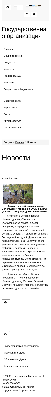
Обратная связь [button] (12, 101)
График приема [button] (12, 76)
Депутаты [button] (9, 62)
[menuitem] (25, 49)
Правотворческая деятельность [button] (21, 346)
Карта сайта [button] (10, 107)
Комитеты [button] (9, 69)
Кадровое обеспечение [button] (16, 366)
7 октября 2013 (10, 178)
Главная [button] (8, 49)
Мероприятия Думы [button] (14, 352)
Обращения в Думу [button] (14, 359)
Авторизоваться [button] (12, 121)
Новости (31, 142)
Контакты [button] (9, 82)
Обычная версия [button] (13, 127)
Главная (19, 142)
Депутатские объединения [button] (18, 89)
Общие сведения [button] (13, 55)
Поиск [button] (7, 114)
